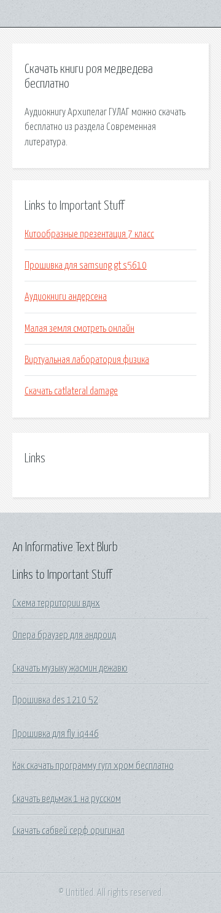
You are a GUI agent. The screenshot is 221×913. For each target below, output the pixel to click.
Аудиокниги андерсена (66, 297)
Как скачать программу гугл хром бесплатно (93, 766)
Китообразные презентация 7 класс (89, 234)
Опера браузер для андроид (64, 635)
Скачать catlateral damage (71, 391)
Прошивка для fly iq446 (55, 734)
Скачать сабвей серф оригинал (68, 831)
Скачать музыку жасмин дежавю (70, 668)
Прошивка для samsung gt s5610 (86, 265)
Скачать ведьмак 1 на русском (66, 799)
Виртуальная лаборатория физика (87, 360)
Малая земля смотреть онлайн (79, 329)
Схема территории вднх (56, 603)
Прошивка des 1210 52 (55, 700)
